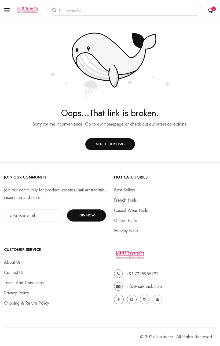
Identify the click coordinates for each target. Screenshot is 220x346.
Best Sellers (124, 190)
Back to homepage (110, 144)
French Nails (125, 200)
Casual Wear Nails (131, 210)
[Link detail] (119, 299)
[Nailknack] (27, 10)
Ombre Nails (125, 220)
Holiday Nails (126, 231)
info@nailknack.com (144, 286)
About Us (12, 262)
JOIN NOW (87, 215)
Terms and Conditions (24, 283)
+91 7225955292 (143, 274)
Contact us (14, 272)
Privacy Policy (16, 293)
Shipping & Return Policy (26, 303)
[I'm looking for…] (52, 10)
